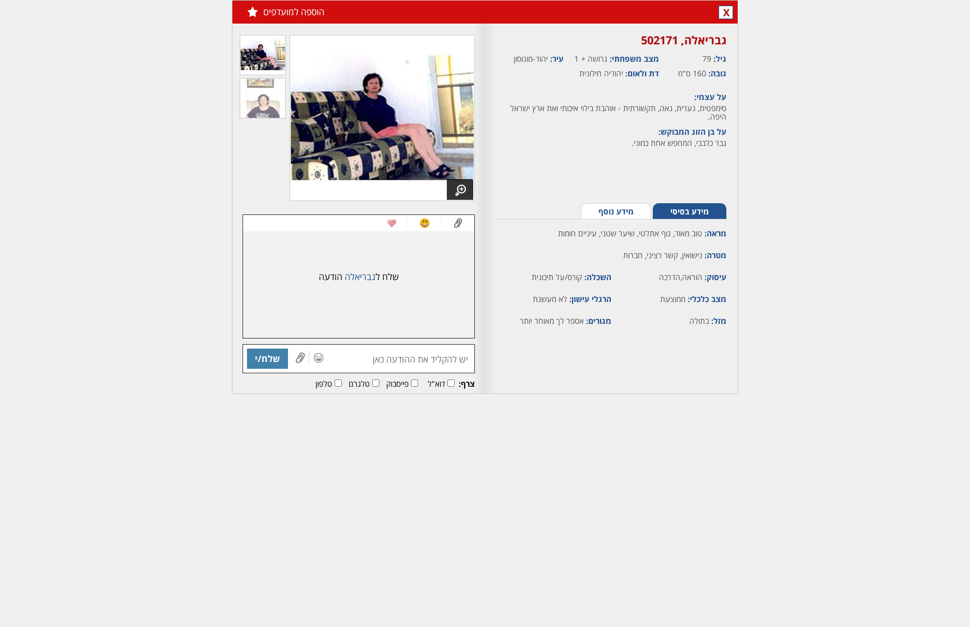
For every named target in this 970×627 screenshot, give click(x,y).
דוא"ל (436, 383)
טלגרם (359, 383)
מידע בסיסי (689, 211)
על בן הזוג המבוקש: (692, 131)
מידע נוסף (616, 211)
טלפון (323, 383)
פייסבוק (397, 383)
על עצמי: (710, 97)
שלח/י (267, 359)
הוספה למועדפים (293, 12)
